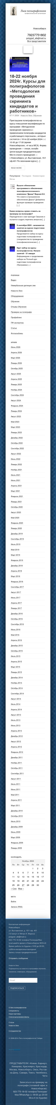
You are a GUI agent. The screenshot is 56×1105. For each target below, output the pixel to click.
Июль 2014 (15, 704)
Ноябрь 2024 (16, 389)
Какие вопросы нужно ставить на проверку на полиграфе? (25, 212)
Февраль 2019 (17, 560)
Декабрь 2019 (17, 533)
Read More (16, 168)
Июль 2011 (15, 784)
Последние (26, 175)
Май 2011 (15, 794)
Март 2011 (15, 805)
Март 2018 (15, 576)
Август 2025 (16, 373)
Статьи (14, 328)
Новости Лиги (26, 115)
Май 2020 (15, 517)
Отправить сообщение (18, 958)
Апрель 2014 (16, 709)
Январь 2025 (16, 384)
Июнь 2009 (15, 832)
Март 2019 (15, 555)
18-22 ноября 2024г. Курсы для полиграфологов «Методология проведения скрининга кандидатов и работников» (27, 93)
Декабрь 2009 (17, 826)
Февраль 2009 (17, 842)
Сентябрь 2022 (17, 448)
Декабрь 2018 (17, 565)
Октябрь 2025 (17, 368)
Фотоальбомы (17, 333)
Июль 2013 (15, 720)
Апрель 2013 (16, 730)
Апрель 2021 (16, 485)
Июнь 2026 (15, 347)
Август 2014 (16, 698)
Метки (12, 179)
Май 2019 (15, 549)
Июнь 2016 (15, 629)
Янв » (21, 888)
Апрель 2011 (16, 800)
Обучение (37, 115)
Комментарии (39, 175)
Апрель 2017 (16, 602)
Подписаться (17, 988)
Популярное (15, 175)
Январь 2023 (16, 432)
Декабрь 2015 (17, 645)
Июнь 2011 (15, 789)
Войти (13, 901)
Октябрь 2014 (17, 688)
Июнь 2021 (15, 480)
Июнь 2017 (15, 597)
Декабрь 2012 (17, 736)
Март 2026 (15, 357)
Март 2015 (15, 666)
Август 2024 (16, 400)
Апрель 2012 (16, 746)
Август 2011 (16, 778)
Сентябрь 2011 (17, 773)
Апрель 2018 (16, 571)
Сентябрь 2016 (17, 624)
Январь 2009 (16, 848)
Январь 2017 (16, 608)
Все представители (36, 41)
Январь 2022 (16, 464)
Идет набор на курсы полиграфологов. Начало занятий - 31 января (28, 251)
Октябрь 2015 (17, 650)
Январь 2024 (16, 411)
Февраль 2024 (17, 405)
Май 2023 (15, 421)
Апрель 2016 (16, 640)
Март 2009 (15, 837)
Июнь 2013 (15, 725)
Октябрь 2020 (17, 507)
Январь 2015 (16, 672)
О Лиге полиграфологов (17, 1007)
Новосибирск (39, 28)
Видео (13, 280)
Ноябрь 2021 (16, 469)
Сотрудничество (15, 1031)
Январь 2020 (16, 528)
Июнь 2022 (15, 459)
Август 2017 (16, 592)
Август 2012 (16, 741)
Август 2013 (16, 714)
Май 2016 (15, 634)
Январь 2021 (16, 501)
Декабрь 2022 (17, 437)
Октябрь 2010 (17, 816)
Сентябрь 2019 (17, 539)
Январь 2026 (16, 363)
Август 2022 (16, 453)
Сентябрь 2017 (17, 587)
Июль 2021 (15, 475)
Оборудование (17, 296)
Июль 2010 (15, 821)
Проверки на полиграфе (21, 312)
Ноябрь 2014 (16, 682)
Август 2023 (16, 416)
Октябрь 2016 (17, 618)
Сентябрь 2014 (17, 693)
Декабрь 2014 (17, 677)
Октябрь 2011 (17, 768)
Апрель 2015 (16, 661)
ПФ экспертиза (17, 322)
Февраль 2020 (17, 523)
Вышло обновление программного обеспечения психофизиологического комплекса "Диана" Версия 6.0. (31, 189)
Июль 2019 (15, 544)
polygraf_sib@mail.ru (36, 38)
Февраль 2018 (17, 581)
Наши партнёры (15, 1014)
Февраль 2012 (17, 752)
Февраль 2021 (17, 496)
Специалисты (14, 1010)
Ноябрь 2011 (16, 762)
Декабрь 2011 (17, 757)
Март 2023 (15, 427)
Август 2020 (16, 512)
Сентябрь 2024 (17, 395)
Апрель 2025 (16, 379)
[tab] (15, 175)
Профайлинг (16, 317)
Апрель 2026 (16, 352)
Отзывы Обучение (18, 306)
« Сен (14, 888)
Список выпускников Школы (19, 1017)
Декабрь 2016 (17, 613)
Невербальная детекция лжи (23, 285)
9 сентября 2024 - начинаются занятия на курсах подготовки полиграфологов (31, 228)
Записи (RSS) (17, 906)
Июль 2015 (15, 656)
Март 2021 (15, 491)
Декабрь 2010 (17, 810)
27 (23, 885)
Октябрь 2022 (17, 443)
